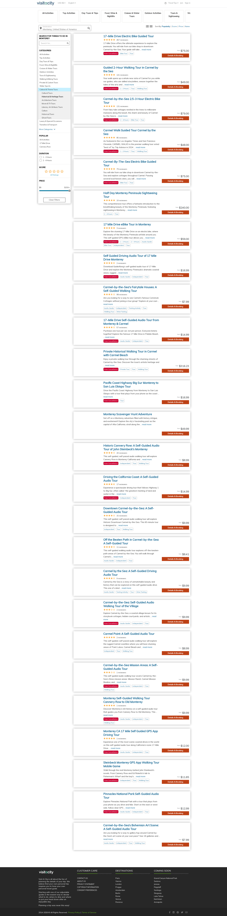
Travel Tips (172, 3)
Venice (118, 899)
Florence (119, 902)
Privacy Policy (74, 912)
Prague (118, 887)
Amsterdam (120, 890)
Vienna (118, 881)
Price (181, 26)
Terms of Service (89, 912)
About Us (81, 881)
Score (174, 26)
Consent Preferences (87, 890)
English (71, 3)
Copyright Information (88, 887)
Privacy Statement (85, 884)
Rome (117, 896)
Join (181, 3)
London (118, 884)
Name (187, 26)
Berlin (117, 893)
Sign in (187, 3)
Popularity (166, 26)
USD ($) (61, 3)
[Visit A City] (46, 872)
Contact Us (82, 878)
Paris (117, 878)
